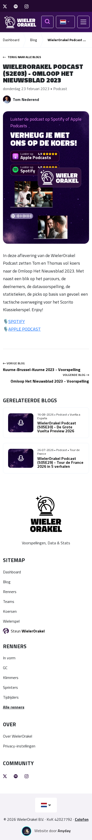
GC (5, 668)
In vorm (9, 658)
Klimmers (10, 677)
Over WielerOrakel (17, 736)
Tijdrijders (11, 697)
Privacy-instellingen (19, 746)
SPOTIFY (16, 321)
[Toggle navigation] (83, 22)
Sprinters (10, 687)
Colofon (82, 819)
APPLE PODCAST (24, 329)
